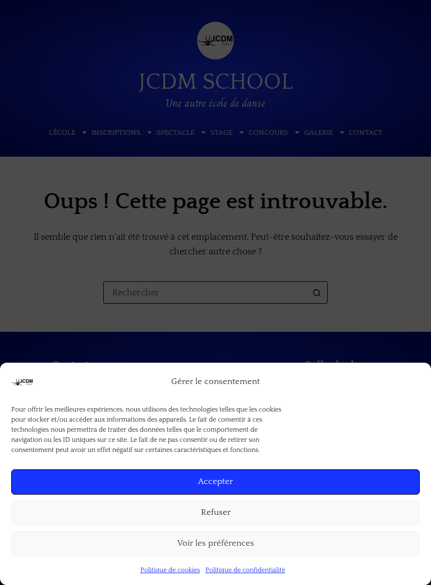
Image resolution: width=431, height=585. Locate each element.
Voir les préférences (215, 543)
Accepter (215, 481)
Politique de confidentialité (245, 570)
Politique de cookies (170, 570)
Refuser (216, 512)
